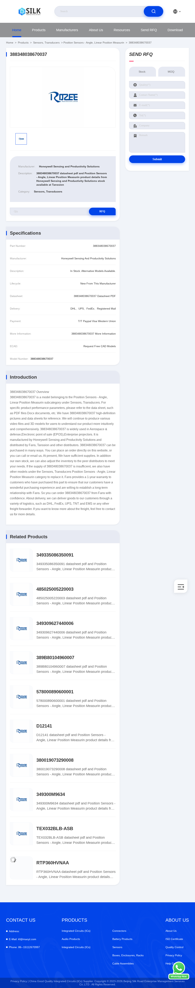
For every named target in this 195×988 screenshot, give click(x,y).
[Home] (29, 11)
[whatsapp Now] (178, 978)
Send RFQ (149, 30)
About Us (96, 30)
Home (16, 30)
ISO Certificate (174, 938)
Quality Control (174, 947)
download (175, 30)
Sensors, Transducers (46, 42)
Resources (122, 30)
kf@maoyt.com (22, 939)
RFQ (102, 211)
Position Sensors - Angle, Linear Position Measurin (93, 42)
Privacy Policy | (19, 981)
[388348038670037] (63, 97)
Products (39, 30)
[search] (153, 11)
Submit (157, 159)
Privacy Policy (173, 955)
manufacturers (67, 30)
